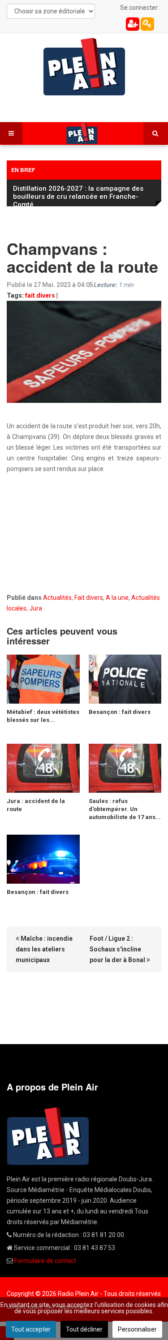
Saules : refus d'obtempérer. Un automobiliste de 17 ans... (125, 809)
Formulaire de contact (45, 1260)
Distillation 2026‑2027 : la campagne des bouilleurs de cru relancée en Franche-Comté (78, 196)
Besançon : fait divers (120, 712)
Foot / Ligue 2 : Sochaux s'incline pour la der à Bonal (118, 949)
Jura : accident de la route (36, 805)
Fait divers (88, 597)
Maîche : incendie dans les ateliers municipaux (44, 949)
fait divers (40, 295)
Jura (35, 608)
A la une (117, 597)
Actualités (57, 597)
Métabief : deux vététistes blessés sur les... (43, 716)
